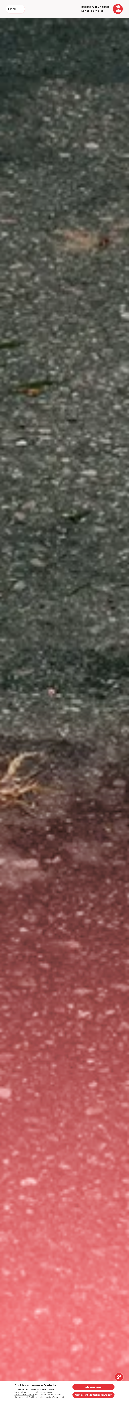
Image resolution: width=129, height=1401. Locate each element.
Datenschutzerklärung (24, 1394)
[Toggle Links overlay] (119, 1377)
